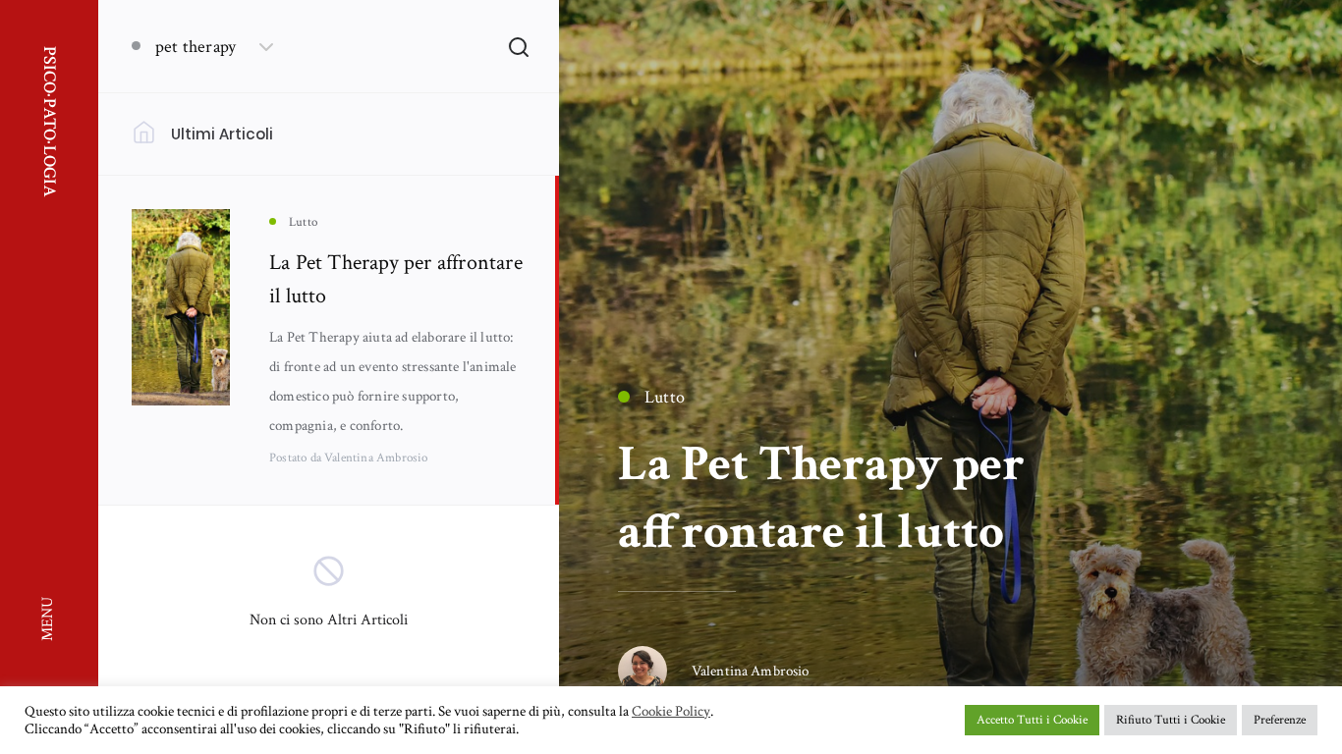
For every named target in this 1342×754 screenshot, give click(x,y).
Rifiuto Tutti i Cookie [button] (1170, 720)
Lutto (664, 397)
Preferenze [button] (1280, 720)
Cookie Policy (671, 712)
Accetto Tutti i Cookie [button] (1032, 720)
